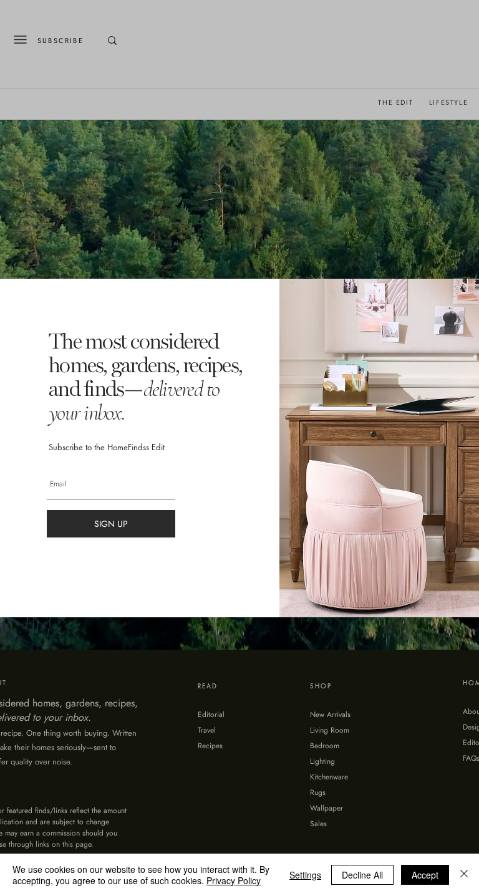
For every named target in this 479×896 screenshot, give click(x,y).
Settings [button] (305, 875)
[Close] (464, 875)
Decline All (362, 875)
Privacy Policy (233, 880)
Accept (425, 875)
